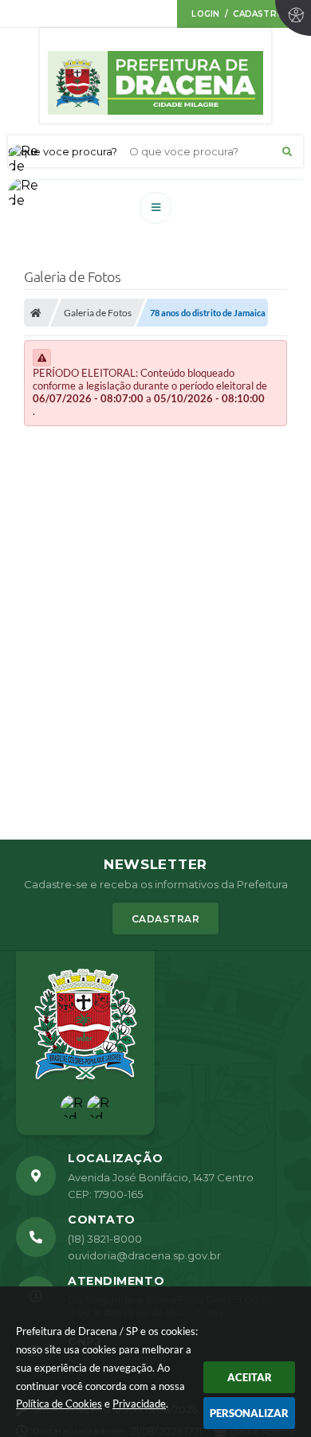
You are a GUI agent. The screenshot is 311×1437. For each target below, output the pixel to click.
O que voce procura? (62, 151)
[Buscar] (287, 151)
